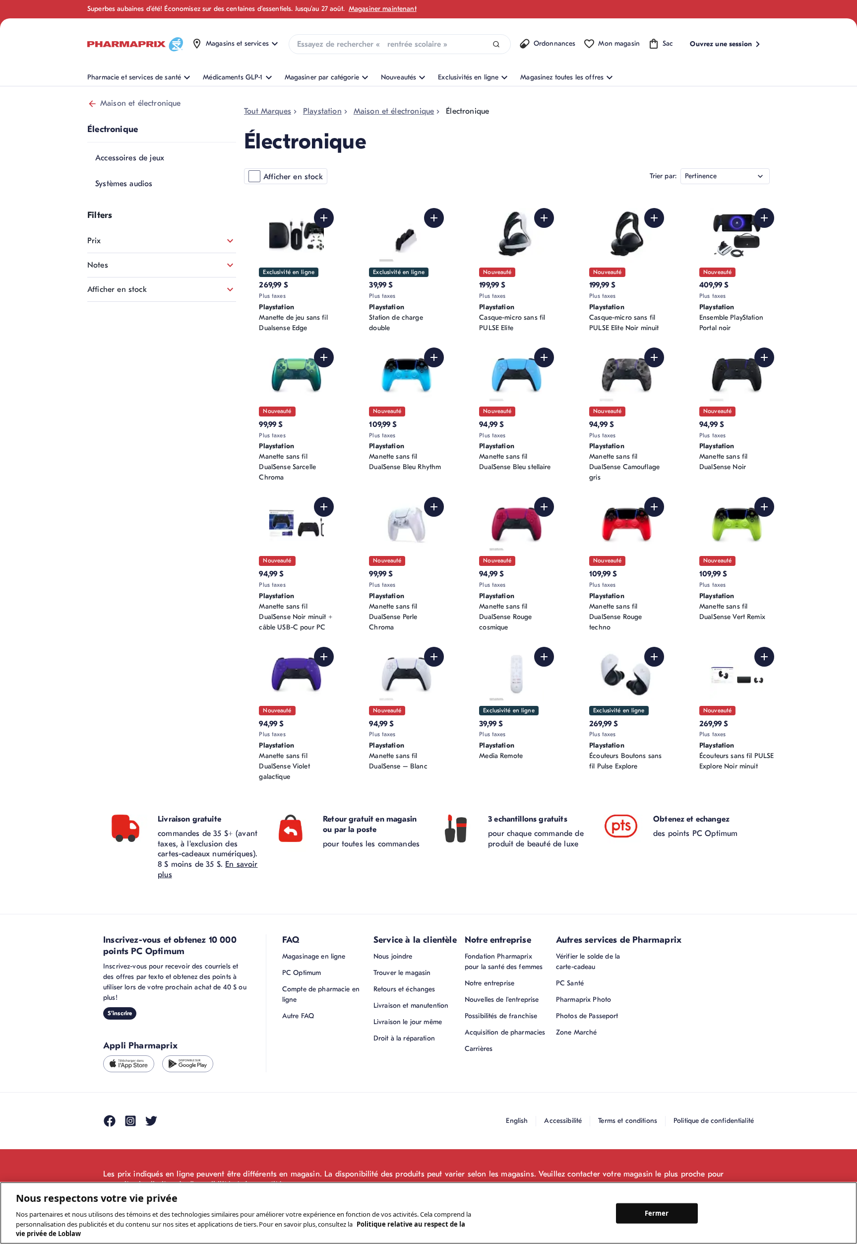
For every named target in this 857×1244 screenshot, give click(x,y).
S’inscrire (120, 1013)
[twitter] (151, 1120)
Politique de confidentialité (713, 1120)
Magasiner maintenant (383, 8)
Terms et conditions (627, 1120)
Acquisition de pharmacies (505, 1032)
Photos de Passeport (587, 1016)
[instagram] (130, 1120)
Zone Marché (576, 1032)
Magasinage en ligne (314, 956)
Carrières (478, 1048)
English (517, 1120)
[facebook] (109, 1120)
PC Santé (570, 983)
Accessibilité (563, 1120)
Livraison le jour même (407, 1022)
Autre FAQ (298, 1016)
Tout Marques (267, 111)
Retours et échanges (404, 989)
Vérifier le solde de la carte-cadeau (588, 961)
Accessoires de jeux (129, 157)
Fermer (657, 1212)
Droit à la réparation (404, 1038)
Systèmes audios (123, 183)
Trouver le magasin (402, 972)
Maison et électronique (140, 103)
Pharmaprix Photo (583, 999)
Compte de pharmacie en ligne (321, 994)
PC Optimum (301, 972)
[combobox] (400, 44)
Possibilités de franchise (501, 1016)
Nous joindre (393, 956)
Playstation (322, 111)
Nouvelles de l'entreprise (502, 999)
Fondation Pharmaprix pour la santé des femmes (504, 961)
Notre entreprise (489, 983)
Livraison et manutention (410, 1005)
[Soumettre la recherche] (496, 44)
